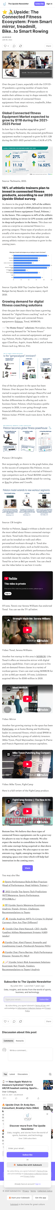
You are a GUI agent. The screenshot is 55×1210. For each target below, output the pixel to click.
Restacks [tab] (20, 1041)
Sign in (49, 4)
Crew (22, 478)
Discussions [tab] (23, 1074)
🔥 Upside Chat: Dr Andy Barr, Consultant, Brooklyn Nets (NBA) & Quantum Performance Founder (21, 1108)
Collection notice (45, 1191)
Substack (14, 1204)
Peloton (19, 321)
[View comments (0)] (14, 46)
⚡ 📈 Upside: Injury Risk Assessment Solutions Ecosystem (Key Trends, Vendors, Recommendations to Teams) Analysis (26, 965)
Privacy (26, 1191)
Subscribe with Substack (29, 1164)
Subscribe (39, 4)
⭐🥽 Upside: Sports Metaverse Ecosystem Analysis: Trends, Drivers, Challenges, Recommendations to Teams (23, 909)
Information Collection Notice (36, 1173)
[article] (27, 1090)
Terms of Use (42, 1171)
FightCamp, (8, 729)
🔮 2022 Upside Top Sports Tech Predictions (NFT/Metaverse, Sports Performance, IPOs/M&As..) (24, 895)
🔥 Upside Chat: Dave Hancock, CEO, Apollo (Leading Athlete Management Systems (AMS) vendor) (25, 932)
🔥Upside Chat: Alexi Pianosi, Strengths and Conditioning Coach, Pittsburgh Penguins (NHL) (26, 944)
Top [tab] (5, 1074)
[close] (47, 1114)
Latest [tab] (12, 1074)
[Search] (50, 1074)
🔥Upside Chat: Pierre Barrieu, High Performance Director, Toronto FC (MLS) (27, 954)
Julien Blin (6, 37)
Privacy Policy (29, 1176)
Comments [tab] (8, 1041)
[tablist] (13, 1040)
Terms (33, 1191)
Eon (7, 482)
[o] (48, 1108)
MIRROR (41, 656)
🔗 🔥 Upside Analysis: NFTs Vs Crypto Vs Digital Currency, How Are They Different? (27, 920)
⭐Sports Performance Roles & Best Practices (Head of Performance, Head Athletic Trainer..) (25, 883)
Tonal (24, 528)
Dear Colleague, (9, 1091)
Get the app (40, 1197)
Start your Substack (20, 1197)
